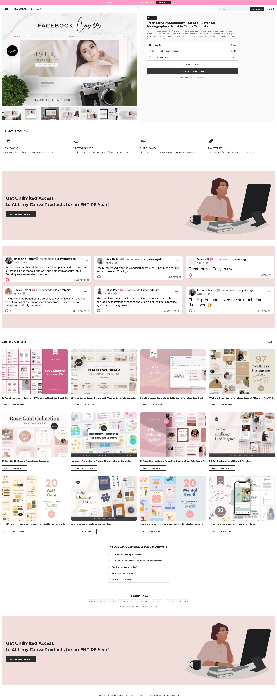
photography (136, 606)
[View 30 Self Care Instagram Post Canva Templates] (242, 498)
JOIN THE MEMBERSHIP (21, 214)
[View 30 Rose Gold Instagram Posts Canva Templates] (35, 434)
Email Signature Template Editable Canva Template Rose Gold (171, 398)
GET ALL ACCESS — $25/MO (192, 71)
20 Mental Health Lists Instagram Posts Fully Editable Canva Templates (175, 524)
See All (269, 342)
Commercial (194, 51)
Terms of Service (153, 695)
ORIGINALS (36, 9)
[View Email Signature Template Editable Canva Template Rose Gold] (173, 371)
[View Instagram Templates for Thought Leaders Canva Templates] (104, 434)
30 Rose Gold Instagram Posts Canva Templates (25, 461)
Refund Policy (140, 695)
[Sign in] (268, 9)
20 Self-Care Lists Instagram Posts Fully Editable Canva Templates (35, 524)
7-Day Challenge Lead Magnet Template (91, 524)
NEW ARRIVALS (20, 9)
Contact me (175, 695)
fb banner (173, 601)
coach (133, 601)
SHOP (6, 9)
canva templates (123, 601)
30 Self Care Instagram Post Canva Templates (232, 524)
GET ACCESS (163, 2)
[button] (5, 56)
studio (145, 606)
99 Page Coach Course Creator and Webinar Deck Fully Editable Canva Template (111, 398)
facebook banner (144, 601)
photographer (123, 606)
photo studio (184, 601)
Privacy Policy (129, 695)
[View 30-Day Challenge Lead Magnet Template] (242, 434)
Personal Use (194, 45)
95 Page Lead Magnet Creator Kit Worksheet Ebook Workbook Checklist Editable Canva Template (51, 398)
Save (8, 18)
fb (166, 601)
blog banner (92, 601)
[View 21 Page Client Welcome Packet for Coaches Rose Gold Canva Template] (173, 434)
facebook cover (157, 601)
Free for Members (194, 57)
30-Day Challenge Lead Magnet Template (230, 461)
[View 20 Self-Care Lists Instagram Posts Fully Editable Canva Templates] (35, 498)
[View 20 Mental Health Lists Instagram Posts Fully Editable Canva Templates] (173, 498)
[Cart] (273, 9)
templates (154, 606)
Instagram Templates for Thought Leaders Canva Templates (101, 461)
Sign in (194, 77)
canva (112, 601)
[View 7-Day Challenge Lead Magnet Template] (104, 498)
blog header (103, 601)
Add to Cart (192, 64)
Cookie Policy (165, 695)
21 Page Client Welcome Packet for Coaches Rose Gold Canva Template (176, 461)
